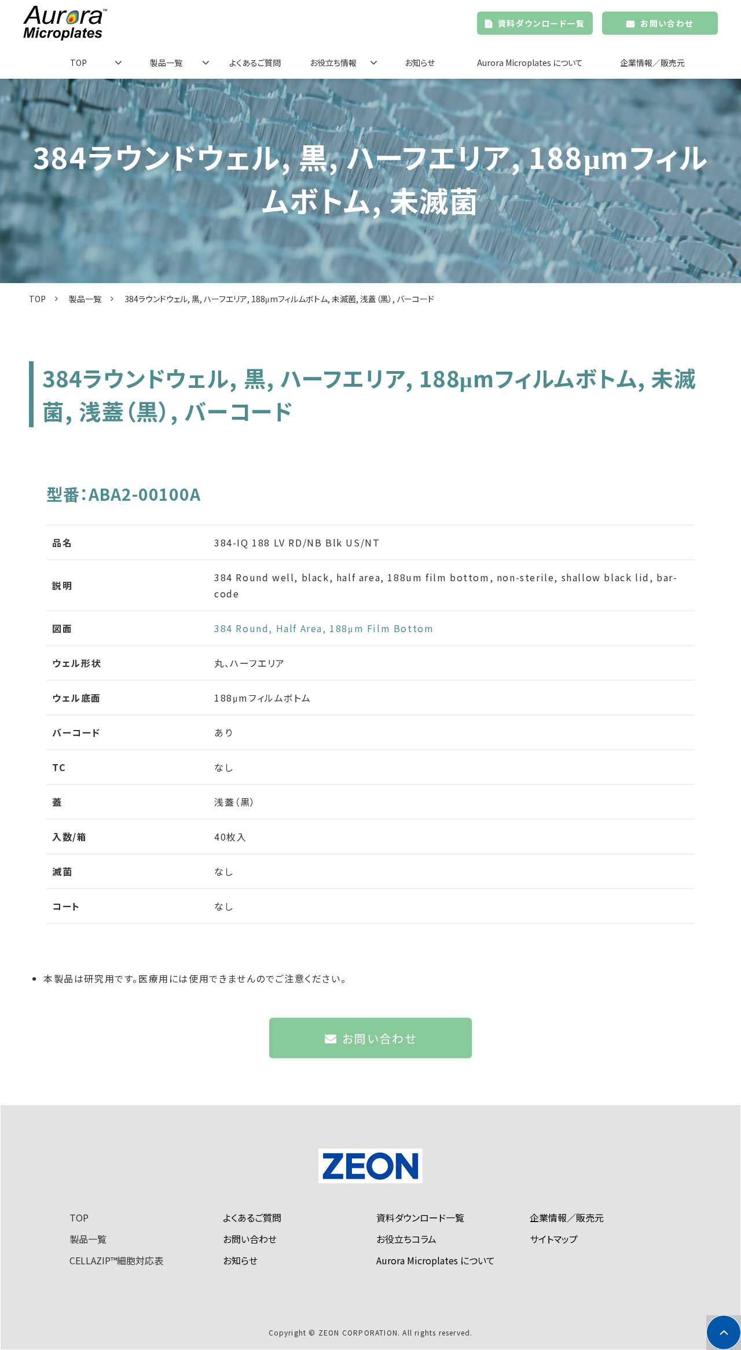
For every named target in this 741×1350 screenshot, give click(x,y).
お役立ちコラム (406, 1239)
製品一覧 (166, 62)
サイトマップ (554, 1239)
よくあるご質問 (255, 62)
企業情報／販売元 (652, 62)
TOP (78, 62)
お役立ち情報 (333, 62)
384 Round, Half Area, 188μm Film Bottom (324, 628)
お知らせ (420, 62)
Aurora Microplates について (530, 62)
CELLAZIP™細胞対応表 (116, 1260)
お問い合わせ (666, 23)
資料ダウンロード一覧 (541, 23)
